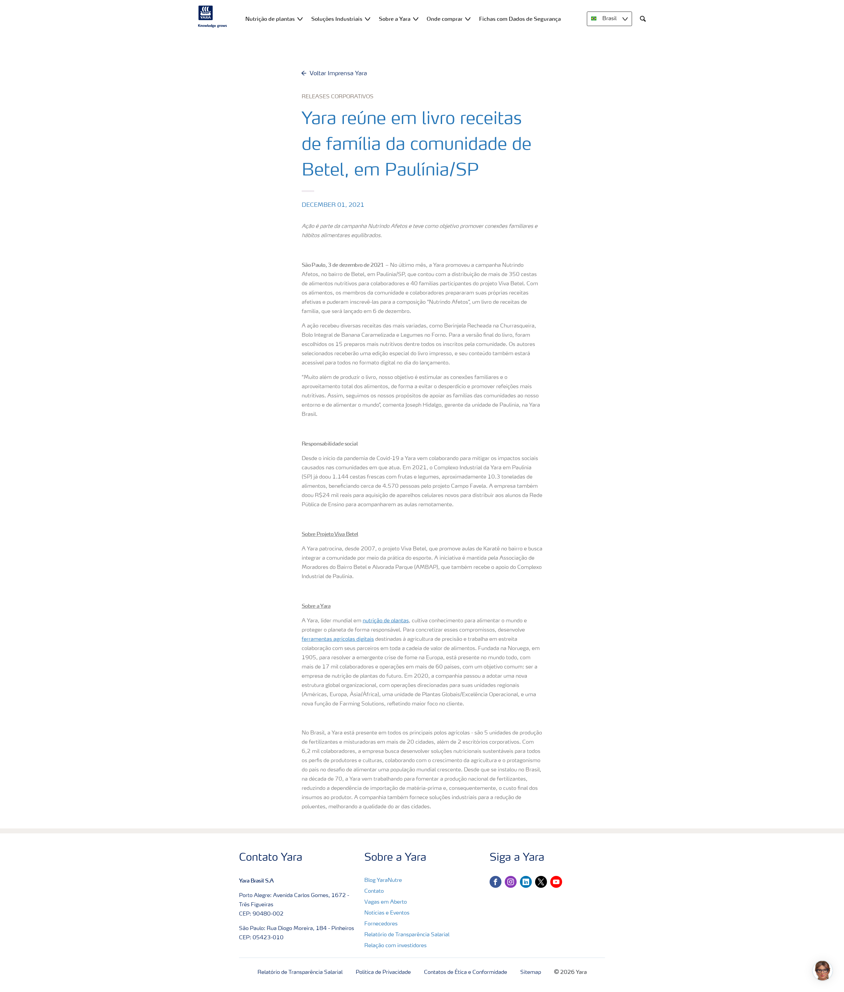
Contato (374, 891)
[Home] (212, 16)
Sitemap (530, 972)
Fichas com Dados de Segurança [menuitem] (520, 18)
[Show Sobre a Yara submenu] (415, 18)
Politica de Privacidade (383, 972)
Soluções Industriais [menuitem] (336, 18)
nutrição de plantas (386, 621)
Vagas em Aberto (385, 902)
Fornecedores (381, 924)
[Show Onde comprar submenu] (467, 18)
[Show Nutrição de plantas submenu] (300, 18)
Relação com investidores (395, 945)
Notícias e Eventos (386, 913)
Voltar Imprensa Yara (338, 74)
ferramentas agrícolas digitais (338, 639)
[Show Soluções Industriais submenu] (367, 18)
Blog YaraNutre (383, 880)
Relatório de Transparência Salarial (406, 935)
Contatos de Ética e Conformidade (465, 972)
